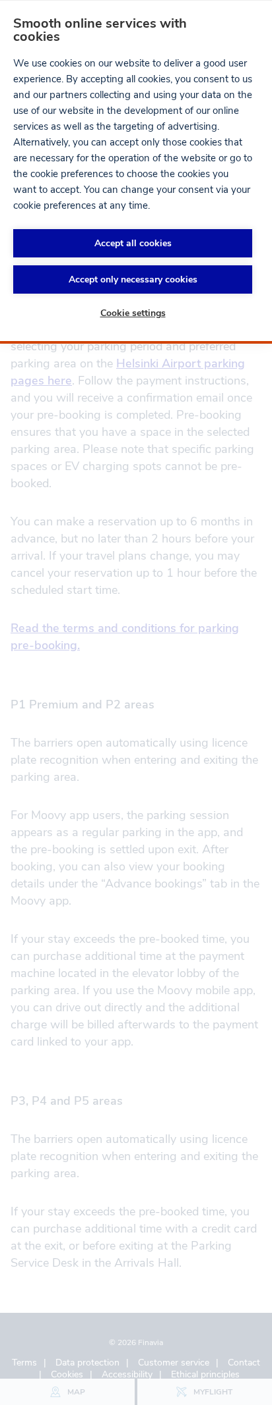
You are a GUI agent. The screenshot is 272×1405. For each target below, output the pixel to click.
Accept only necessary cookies (133, 279)
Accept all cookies (133, 243)
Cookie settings (133, 313)
